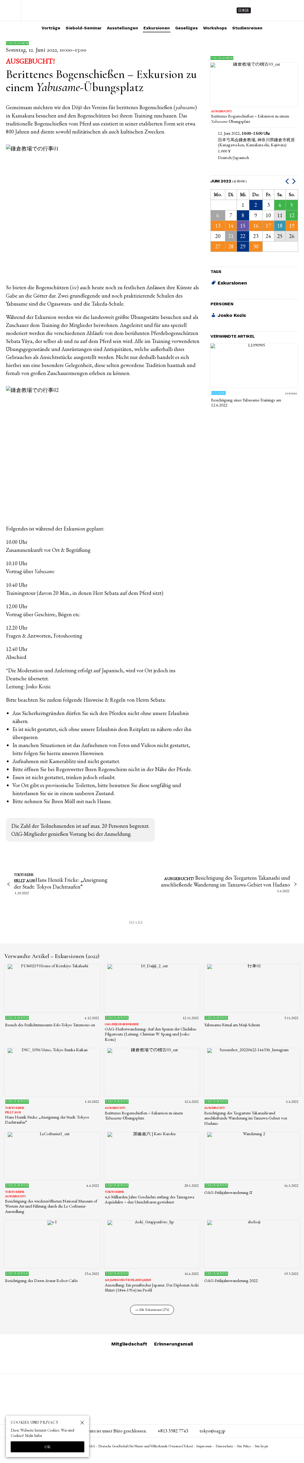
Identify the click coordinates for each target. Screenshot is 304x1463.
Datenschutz (224, 1446)
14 (231, 225)
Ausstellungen (122, 28)
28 (231, 246)
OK (48, 1446)
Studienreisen (247, 28)
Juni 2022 (228, 181)
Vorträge (51, 28)
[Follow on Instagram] (260, 10)
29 (243, 246)
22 (243, 236)
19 (291, 225)
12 (291, 215)
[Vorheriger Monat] (287, 181)
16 (256, 225)
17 (268, 225)
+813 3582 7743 (172, 1431)
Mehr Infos (33, 1435)
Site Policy (244, 1446)
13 (218, 225)
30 (256, 246)
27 (218, 246)
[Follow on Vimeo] (271, 10)
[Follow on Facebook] (282, 10)
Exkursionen (156, 28)
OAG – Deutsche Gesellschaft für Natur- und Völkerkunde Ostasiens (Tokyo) (53, 10)
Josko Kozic (232, 315)
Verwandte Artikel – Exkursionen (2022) (51, 956)
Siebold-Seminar (84, 28)
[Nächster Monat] (294, 181)
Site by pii (261, 1446)
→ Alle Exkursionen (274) (152, 1310)
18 (280, 225)
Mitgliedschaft (129, 1344)
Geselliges (186, 28)
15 (243, 225)
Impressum (204, 1446)
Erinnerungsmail (173, 1344)
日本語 (243, 10)
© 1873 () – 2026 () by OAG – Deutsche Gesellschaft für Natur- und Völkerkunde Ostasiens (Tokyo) (114, 1446)
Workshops (215, 28)
